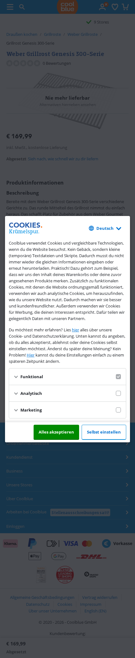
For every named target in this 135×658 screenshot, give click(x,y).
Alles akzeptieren (56, 432)
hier (75, 330)
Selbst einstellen (104, 432)
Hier (31, 355)
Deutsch (105, 228)
